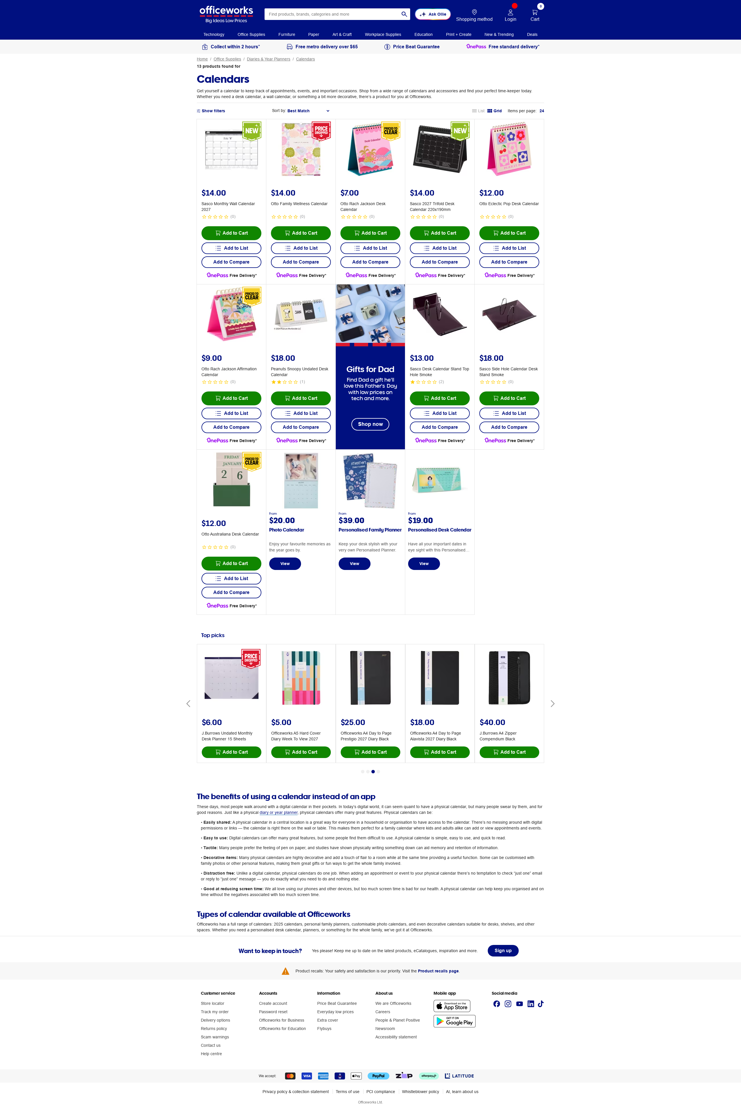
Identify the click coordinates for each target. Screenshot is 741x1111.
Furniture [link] (286, 34)
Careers (382, 1011)
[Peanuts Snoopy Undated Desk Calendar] (301, 315)
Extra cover (327, 1020)
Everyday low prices (335, 1011)
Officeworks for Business (281, 1020)
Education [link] (423, 34)
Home (202, 59)
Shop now (370, 424)
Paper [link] (313, 34)
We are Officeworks (393, 1003)
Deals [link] (532, 34)
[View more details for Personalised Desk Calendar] (440, 507)
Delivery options (215, 1020)
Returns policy (214, 1028)
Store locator (212, 1003)
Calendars (305, 59)
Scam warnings (215, 1037)
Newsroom (385, 1028)
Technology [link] (213, 34)
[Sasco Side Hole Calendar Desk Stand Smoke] (509, 315)
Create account (273, 1003)
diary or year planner (279, 812)
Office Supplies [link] (251, 34)
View (285, 563)
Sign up (503, 950)
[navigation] (214, 34)
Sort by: (279, 110)
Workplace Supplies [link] (383, 34)
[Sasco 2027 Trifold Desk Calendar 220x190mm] (439, 150)
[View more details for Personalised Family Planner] (370, 507)
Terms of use (348, 1091)
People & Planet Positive (397, 1020)
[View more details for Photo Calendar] (301, 507)
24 (542, 110)
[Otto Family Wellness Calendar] (301, 150)
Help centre (211, 1053)
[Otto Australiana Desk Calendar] (231, 480)
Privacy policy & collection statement (296, 1091)
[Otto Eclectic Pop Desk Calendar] (509, 150)
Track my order (215, 1011)
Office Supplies (227, 59)
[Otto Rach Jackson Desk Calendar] (370, 150)
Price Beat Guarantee (337, 1003)
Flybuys (324, 1028)
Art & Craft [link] (342, 34)
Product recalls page (438, 971)
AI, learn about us (462, 1091)
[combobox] (337, 14)
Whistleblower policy (420, 1091)
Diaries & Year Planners (268, 59)
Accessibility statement (396, 1037)
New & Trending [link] (499, 34)
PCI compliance (380, 1091)
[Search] (404, 14)
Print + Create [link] (459, 34)
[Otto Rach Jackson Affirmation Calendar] (231, 315)
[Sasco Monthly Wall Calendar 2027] (231, 150)
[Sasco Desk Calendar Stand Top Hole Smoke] (439, 315)
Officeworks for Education (282, 1028)
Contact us (211, 1045)
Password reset (273, 1011)
